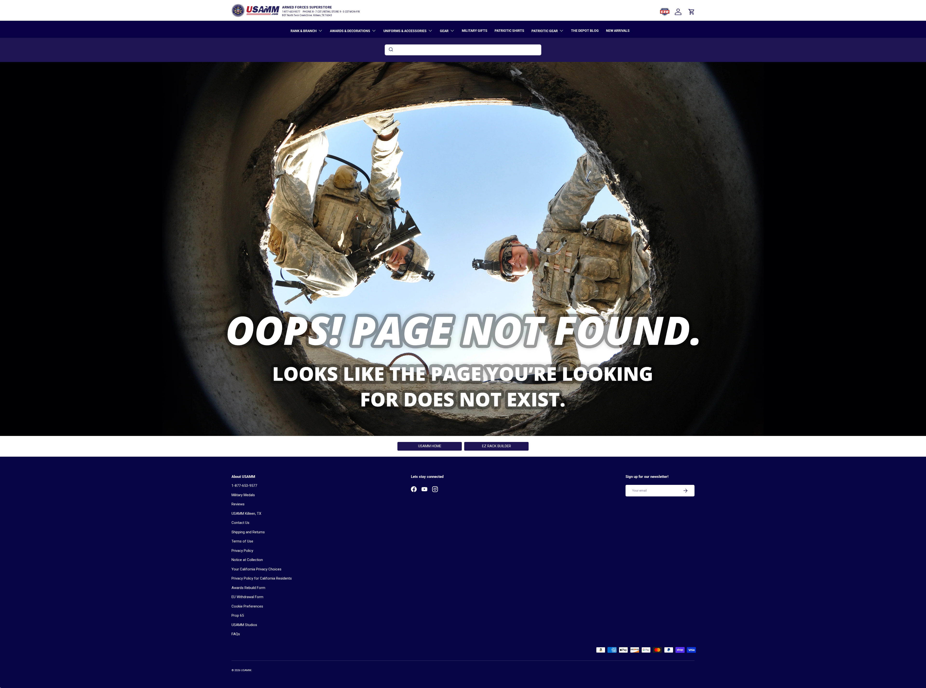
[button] (691, 12)
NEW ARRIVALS (618, 31)
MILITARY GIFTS (474, 31)
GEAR (444, 31)
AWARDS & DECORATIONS (350, 31)
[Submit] (390, 50)
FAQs (236, 634)
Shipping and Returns (248, 532)
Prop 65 (238, 615)
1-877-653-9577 (244, 485)
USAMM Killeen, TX (246, 513)
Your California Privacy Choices (256, 569)
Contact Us (240, 523)
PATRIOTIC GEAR (544, 31)
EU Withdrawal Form (247, 597)
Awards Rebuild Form (248, 588)
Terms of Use (242, 541)
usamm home (429, 446)
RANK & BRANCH (304, 31)
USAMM (246, 670)
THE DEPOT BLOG (585, 31)
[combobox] (463, 49)
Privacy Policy (242, 550)
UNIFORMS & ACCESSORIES (405, 31)
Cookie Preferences (247, 606)
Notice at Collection (247, 560)
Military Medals (243, 495)
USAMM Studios (244, 625)
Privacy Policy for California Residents (262, 578)
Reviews (238, 504)
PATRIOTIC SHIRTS (509, 31)
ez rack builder (496, 446)
